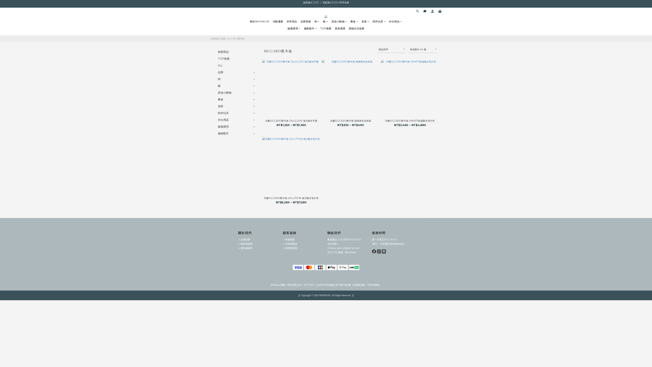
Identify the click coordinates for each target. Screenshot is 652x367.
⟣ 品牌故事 (244, 239)
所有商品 (292, 21)
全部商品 (215, 38)
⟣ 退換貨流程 (290, 248)
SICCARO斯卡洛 (235, 38)
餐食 (353, 21)
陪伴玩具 (378, 21)
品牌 (223, 38)
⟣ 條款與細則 (245, 243)
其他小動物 (338, 21)
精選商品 (223, 52)
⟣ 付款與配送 (290, 243)
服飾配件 (309, 28)
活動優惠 (278, 21)
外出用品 (394, 21)
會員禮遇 (340, 28)
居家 (364, 21)
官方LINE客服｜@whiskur (342, 252)
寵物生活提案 (357, 28)
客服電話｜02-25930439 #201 (344, 239)
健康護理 (292, 28)
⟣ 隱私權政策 (245, 248)
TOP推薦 (325, 28)
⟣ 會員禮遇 (289, 239)
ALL (220, 65)
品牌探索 (306, 21)
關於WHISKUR (259, 21)
